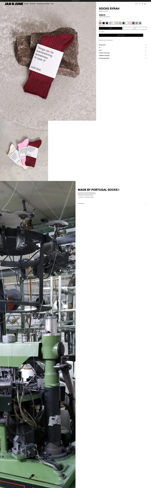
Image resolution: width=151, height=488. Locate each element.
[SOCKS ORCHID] (130, 23)
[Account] (142, 4)
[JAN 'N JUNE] (14, 3)
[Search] (140, 4)
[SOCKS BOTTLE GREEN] (107, 23)
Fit (99, 47)
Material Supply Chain (104, 52)
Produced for (81, 203)
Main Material (102, 44)
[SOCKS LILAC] (116, 23)
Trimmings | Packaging (104, 55)
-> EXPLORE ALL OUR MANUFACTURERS (86, 197)
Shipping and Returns (104, 58)
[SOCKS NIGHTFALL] (123, 23)
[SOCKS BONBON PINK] (110, 23)
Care (100, 50)
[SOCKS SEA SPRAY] (136, 23)
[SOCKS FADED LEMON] (113, 23)
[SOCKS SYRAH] (133, 23)
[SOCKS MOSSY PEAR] (120, 23)
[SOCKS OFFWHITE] (126, 23)
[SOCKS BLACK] (103, 23)
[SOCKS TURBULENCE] (140, 23)
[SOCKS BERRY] (100, 23)
